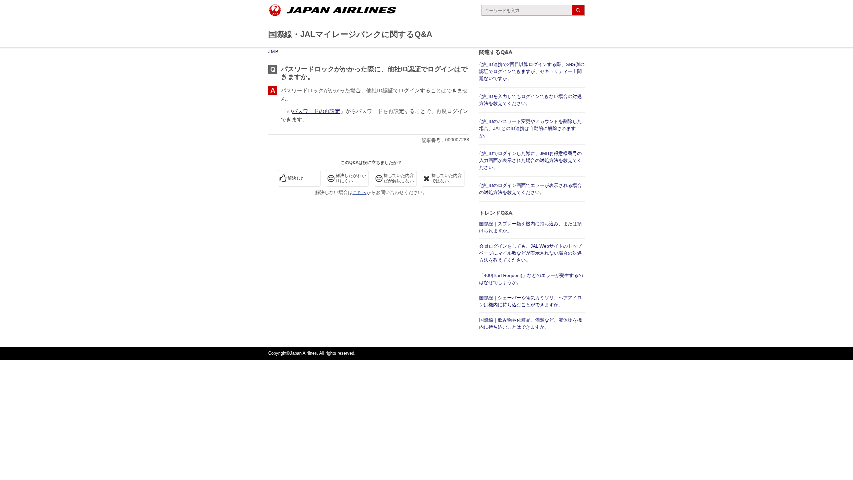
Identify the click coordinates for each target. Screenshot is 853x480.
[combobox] (527, 10)
